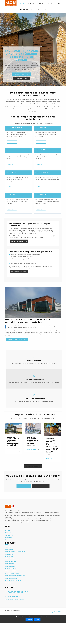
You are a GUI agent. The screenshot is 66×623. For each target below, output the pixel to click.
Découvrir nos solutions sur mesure (17, 339)
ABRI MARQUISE (10, 566)
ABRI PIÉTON (9, 556)
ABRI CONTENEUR (10, 561)
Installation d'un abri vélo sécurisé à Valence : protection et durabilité (13, 441)
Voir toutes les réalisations (33, 466)
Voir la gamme (11, 142)
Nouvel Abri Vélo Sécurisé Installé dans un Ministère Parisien (32, 440)
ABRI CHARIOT (9, 564)
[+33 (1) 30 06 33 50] (6, 596)
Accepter (29, 619)
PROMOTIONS (9, 583)
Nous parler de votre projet (18, 271)
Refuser (37, 619)
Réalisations (9, 535)
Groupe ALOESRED (55, 612)
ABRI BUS (8, 547)
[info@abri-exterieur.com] (6, 599)
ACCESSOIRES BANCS (11, 578)
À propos (8, 532)
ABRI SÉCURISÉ (10, 559)
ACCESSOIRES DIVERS (12, 573)
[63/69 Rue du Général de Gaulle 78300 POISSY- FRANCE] (6, 591)
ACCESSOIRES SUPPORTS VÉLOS (15, 576)
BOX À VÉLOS (9, 554)
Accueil (7, 530)
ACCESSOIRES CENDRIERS (13, 580)
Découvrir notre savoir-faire (19, 241)
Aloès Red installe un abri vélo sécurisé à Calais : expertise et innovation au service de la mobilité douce (52, 446)
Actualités (8, 537)
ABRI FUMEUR (9, 549)
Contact (7, 540)
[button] (40, 3)
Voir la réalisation (12, 451)
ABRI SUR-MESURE (11, 568)
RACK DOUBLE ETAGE (11, 571)
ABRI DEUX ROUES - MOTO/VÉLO (15, 552)
